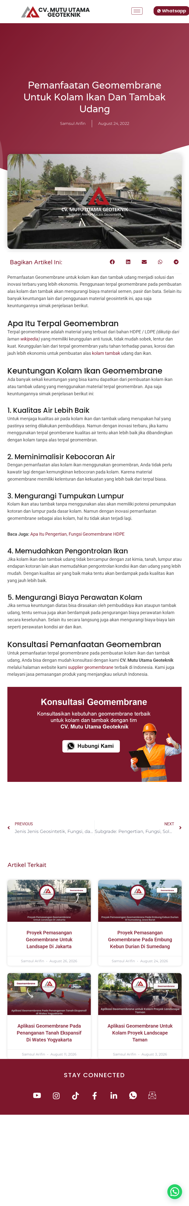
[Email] (152, 1096)
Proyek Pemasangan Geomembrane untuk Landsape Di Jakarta (49, 939)
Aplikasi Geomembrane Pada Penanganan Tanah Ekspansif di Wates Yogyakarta (49, 1033)
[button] (112, 262)
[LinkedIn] (114, 1096)
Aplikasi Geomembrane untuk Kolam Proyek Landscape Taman (140, 1033)
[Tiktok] (75, 1096)
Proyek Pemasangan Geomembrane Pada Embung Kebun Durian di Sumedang (140, 939)
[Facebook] (94, 1096)
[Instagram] (56, 1096)
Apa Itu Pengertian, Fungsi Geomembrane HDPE (77, 534)
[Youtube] (37, 1096)
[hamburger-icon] (136, 11)
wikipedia (29, 338)
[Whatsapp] (133, 1096)
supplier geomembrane (90, 667)
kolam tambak (106, 353)
